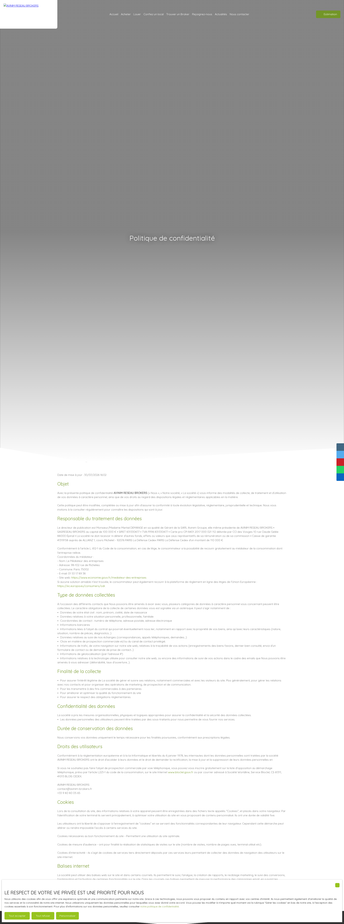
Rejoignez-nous (202, 14)
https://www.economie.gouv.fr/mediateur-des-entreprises (108, 577)
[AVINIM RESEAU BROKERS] (28, 14)
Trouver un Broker (177, 14)
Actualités (221, 14)
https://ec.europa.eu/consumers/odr (81, 586)
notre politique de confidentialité (159, 906)
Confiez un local (154, 14)
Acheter (126, 14)
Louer (137, 14)
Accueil (113, 14)
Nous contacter (239, 14)
